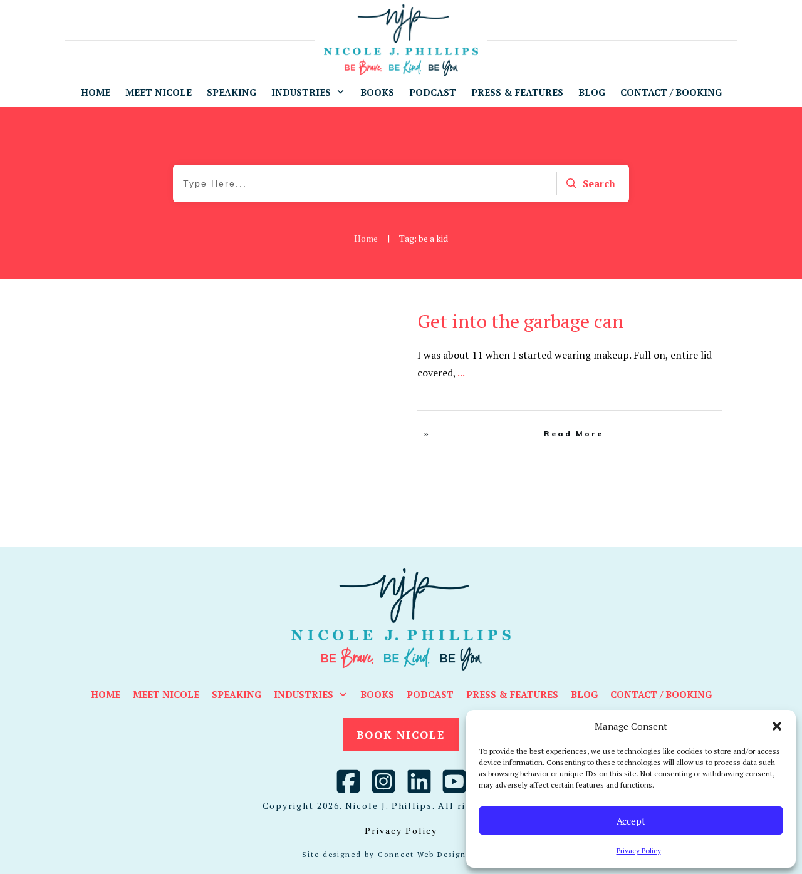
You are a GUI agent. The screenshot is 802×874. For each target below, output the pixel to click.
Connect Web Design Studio (437, 854)
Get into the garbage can (520, 321)
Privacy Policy (639, 850)
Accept (631, 821)
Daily (369, 317)
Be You (342, 317)
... (461, 372)
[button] (777, 726)
